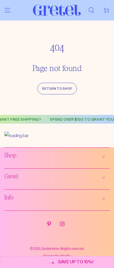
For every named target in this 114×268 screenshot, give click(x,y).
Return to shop (57, 88)
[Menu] (7, 10)
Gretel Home (50, 248)
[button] (91, 10)
